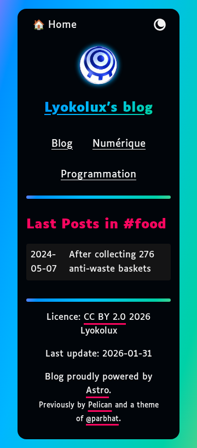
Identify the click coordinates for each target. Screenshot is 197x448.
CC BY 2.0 (105, 317)
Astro (97, 390)
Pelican (100, 405)
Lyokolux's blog (98, 107)
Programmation (98, 175)
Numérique (119, 144)
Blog (62, 144)
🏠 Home (55, 25)
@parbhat (102, 419)
